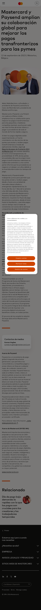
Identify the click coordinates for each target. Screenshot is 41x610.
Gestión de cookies (21, 269)
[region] (21, 244)
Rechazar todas (21, 263)
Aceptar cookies (21, 258)
